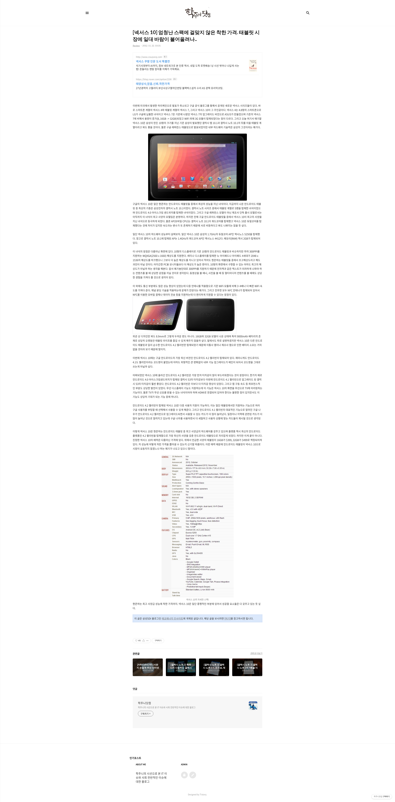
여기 (227, 618)
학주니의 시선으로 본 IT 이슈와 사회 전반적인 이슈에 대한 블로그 (166, 707)
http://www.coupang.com (149, 57)
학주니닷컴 (144, 703)
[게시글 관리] (147, 640)
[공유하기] (144, 640)
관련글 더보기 (256, 653)
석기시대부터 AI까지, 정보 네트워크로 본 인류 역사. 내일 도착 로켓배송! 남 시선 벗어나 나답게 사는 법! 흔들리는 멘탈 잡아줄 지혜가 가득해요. (187, 67)
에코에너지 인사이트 (172, 618)
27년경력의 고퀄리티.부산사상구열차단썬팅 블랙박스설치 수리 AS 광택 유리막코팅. (179, 88)
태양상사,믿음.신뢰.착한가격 (153, 84)
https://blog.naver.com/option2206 (154, 79)
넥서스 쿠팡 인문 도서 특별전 (153, 61)
